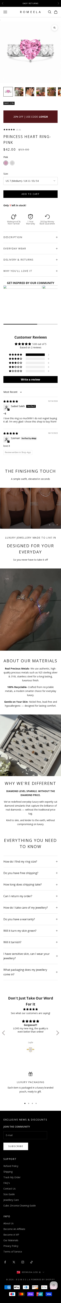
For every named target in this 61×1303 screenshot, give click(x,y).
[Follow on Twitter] (14, 1262)
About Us (8, 1223)
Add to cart (30, 193)
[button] (16, 354)
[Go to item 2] (19, 92)
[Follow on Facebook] (5, 1262)
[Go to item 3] (30, 92)
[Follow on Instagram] (22, 1262)
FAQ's (6, 1183)
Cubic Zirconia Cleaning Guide (19, 1205)
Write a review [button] (30, 379)
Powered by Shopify (43, 1279)
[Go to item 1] (8, 92)
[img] (10, 401)
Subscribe (15, 1146)
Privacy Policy (10, 1246)
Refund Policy (10, 1166)
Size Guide (9, 1194)
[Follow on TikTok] (31, 1262)
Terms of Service (12, 1251)
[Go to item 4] (40, 92)
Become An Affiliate (14, 1229)
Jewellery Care (11, 1199)
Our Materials (10, 1240)
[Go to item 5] (51, 92)
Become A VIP (11, 1234)
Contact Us (9, 1188)
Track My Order (12, 1177)
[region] (30, 508)
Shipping (8, 1171)
